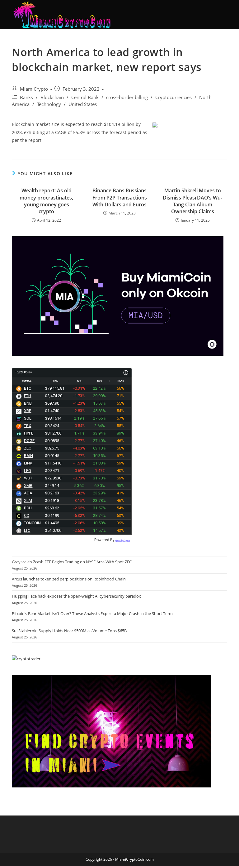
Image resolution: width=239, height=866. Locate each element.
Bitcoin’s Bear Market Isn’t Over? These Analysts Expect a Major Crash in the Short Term (92, 613)
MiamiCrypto (34, 89)
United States (82, 104)
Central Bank (85, 97)
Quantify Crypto (122, 540)
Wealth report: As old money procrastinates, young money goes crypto (46, 201)
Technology (49, 104)
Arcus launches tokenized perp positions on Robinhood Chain (69, 579)
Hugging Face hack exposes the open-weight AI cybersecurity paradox (76, 596)
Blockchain (52, 97)
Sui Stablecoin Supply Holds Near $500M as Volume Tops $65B (69, 630)
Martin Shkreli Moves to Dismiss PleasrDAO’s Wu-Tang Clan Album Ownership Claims (192, 201)
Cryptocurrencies (173, 97)
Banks (26, 97)
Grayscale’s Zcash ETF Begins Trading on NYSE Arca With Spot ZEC (72, 562)
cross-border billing (127, 97)
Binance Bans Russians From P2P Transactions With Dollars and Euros (119, 197)
